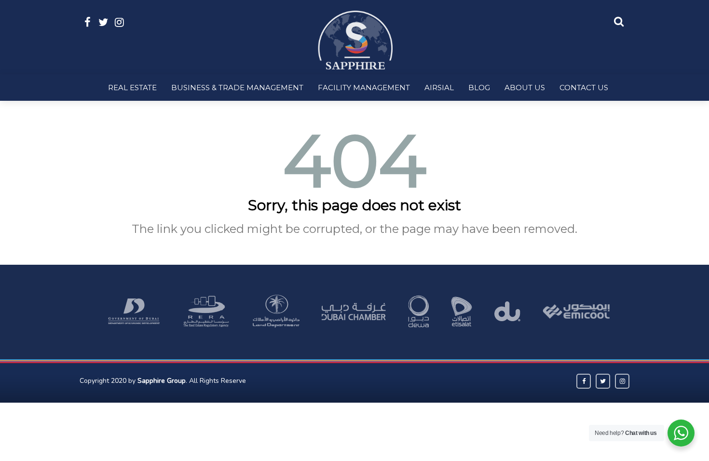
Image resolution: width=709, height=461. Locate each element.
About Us (524, 87)
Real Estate (132, 87)
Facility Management (364, 87)
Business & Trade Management (237, 87)
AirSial (439, 87)
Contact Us (583, 87)
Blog (479, 87)
